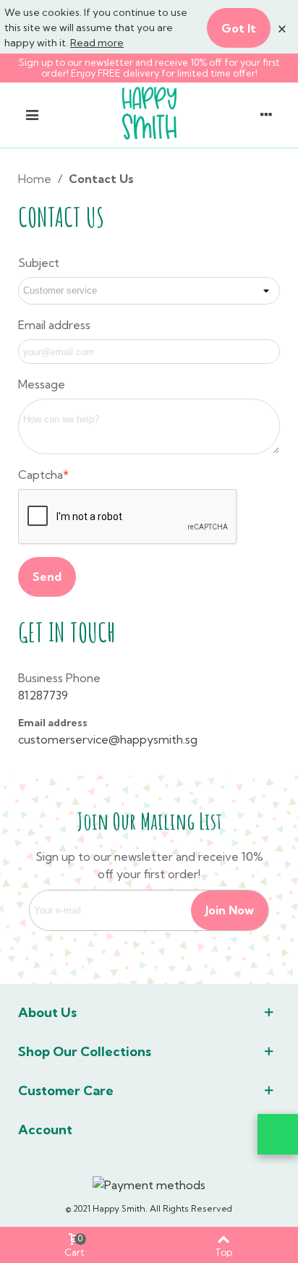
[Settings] (266, 113)
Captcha (40, 474)
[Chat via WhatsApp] (277, 1134)
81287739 (43, 695)
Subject (38, 262)
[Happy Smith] (149, 113)
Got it (238, 28)
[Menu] (32, 113)
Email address (54, 325)
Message (41, 384)
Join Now (229, 910)
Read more (97, 42)
